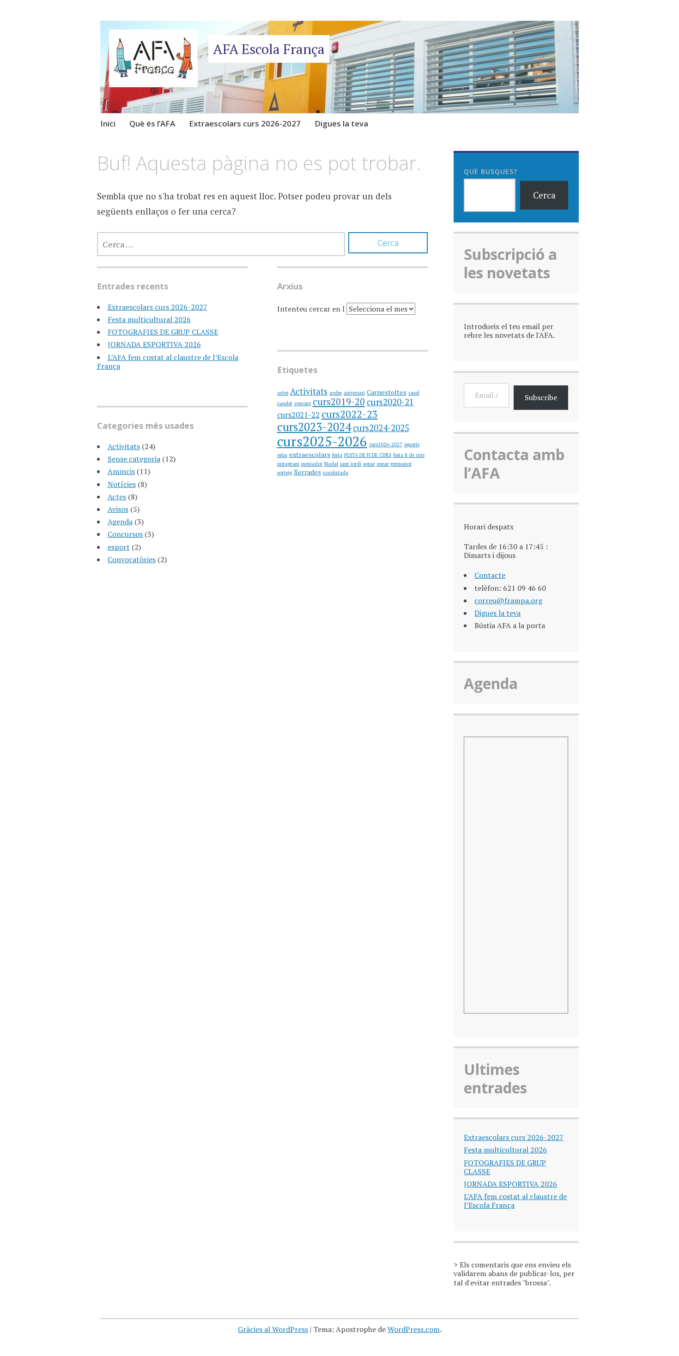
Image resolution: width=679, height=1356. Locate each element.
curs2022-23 (349, 413)
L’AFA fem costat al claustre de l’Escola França (167, 361)
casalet (284, 403)
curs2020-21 (390, 402)
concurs (302, 403)
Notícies (122, 484)
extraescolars (309, 454)
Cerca (544, 195)
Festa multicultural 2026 (149, 319)
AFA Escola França (269, 49)
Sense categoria (134, 459)
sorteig (284, 472)
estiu (282, 455)
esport (119, 547)
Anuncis (121, 471)
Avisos (118, 509)
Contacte (489, 575)
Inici (107, 123)
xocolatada (335, 472)
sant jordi (350, 464)
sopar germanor (394, 464)
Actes (117, 497)
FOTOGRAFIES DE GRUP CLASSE (163, 332)
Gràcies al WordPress (273, 1329)
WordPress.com (414, 1329)
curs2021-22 (298, 415)
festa (337, 455)
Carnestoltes (386, 392)
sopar (369, 464)
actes (282, 393)
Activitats (124, 446)
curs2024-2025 (381, 427)
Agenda (120, 521)
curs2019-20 (339, 402)
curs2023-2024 (314, 426)
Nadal (331, 464)
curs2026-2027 (385, 444)
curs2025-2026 (322, 441)
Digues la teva (341, 123)
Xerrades (307, 472)
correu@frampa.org (508, 600)
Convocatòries (132, 559)
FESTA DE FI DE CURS (367, 455)
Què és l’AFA (152, 123)
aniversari (354, 393)
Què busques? (490, 171)
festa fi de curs (408, 455)
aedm (335, 393)
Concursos (125, 534)
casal (413, 393)
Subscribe (541, 397)
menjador (311, 464)
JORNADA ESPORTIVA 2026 (154, 344)
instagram (288, 464)
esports (411, 444)
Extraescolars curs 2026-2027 (245, 123)
